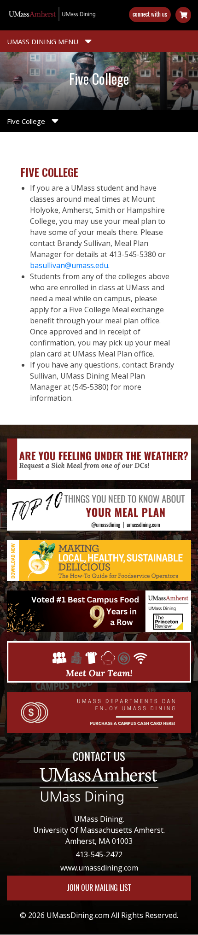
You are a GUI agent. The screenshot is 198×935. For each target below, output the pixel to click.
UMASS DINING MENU (43, 41)
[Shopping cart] (183, 15)
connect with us (150, 14)
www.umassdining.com (99, 868)
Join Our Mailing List (99, 888)
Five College (27, 121)
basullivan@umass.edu (69, 265)
